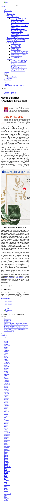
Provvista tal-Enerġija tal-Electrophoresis (18, 38)
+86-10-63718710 (9, 306)
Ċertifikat (9, 78)
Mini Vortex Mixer (15, 50)
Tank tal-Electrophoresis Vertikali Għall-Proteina (15, 327)
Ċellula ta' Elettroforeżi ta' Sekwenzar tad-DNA (17, 20)
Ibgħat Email (4, 335)
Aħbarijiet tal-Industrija (10, 92)
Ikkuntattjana (7, 80)
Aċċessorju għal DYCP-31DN (19, 60)
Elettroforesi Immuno (16, 325)
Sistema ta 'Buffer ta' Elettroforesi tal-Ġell (16, 325)
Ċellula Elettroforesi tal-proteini (19, 18)
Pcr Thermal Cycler (16, 44)
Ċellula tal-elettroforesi (13, 17)
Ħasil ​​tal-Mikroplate (16, 47)
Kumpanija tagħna (12, 77)
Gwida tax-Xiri (8, 11)
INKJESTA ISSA (5, 298)
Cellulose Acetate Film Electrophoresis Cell (17, 32)
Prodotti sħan (7, 319)
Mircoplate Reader (15, 45)
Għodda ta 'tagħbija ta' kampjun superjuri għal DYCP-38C (19, 68)
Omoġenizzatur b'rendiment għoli (19, 53)
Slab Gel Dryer (15, 48)
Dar (5, 9)
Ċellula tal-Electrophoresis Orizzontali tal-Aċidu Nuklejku (19, 29)
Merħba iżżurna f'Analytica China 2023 (14, 85)
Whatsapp (3, 336)
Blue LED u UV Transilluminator (16, 39)
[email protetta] (9, 277)
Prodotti (6, 12)
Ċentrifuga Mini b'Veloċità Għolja (19, 51)
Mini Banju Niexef (16, 57)
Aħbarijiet (6, 72)
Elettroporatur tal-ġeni (16, 56)
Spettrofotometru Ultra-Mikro (18, 54)
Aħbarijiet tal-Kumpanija (10, 93)
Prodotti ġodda (11, 14)
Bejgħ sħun (10, 15)
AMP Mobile (7, 322)
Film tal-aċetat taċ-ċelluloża (18, 71)
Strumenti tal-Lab (11, 42)
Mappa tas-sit (7, 320)
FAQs (5, 74)
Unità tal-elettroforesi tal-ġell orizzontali (16, 328)
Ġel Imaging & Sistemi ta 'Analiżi (16, 41)
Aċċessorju (10, 59)
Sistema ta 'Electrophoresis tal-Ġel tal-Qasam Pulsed (20, 35)
